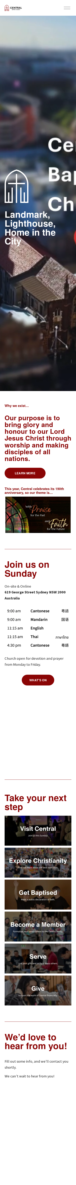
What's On (38, 680)
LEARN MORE (25, 473)
